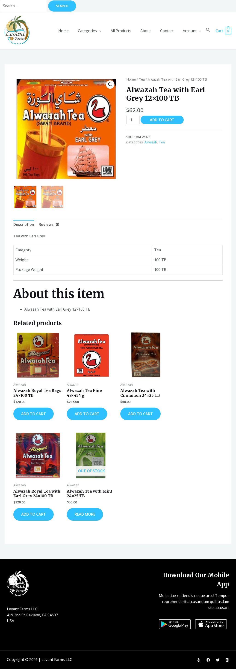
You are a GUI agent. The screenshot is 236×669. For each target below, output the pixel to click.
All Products (121, 30)
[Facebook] (208, 660)
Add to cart (162, 119)
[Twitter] (218, 660)
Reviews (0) (49, 224)
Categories (87, 30)
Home (63, 30)
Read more (85, 514)
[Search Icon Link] (208, 30)
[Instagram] (227, 660)
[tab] (23, 225)
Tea (142, 79)
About (145, 30)
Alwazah (151, 142)
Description (23, 224)
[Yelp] (199, 660)
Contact (167, 30)
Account (190, 30)
